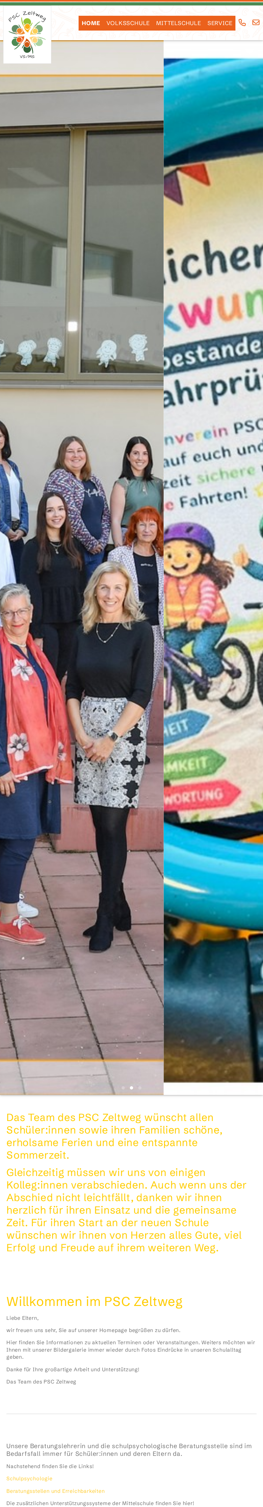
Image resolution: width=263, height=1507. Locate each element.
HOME (91, 23)
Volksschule (128, 23)
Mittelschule (178, 23)
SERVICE (220, 23)
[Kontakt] (256, 22)
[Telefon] (242, 22)
